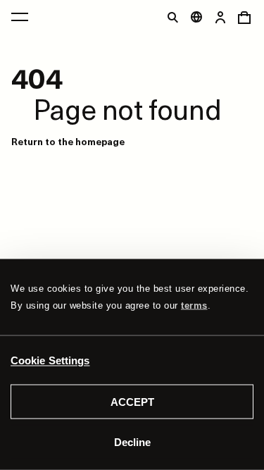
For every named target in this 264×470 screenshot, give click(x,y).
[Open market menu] (196, 17)
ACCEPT (132, 402)
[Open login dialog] (220, 17)
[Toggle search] (172, 17)
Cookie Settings (50, 360)
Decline (132, 441)
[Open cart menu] (244, 17)
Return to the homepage (68, 141)
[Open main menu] (20, 17)
